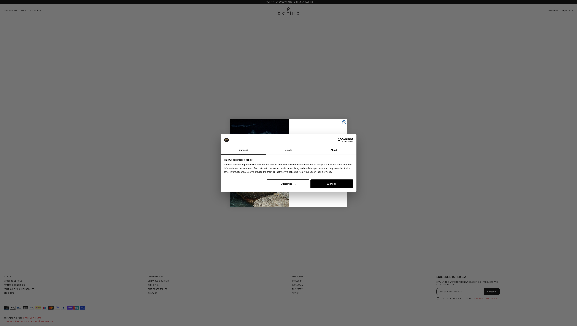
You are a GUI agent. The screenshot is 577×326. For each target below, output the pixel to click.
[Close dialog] (344, 122)
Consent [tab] (243, 150)
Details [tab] (288, 150)
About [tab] (334, 150)
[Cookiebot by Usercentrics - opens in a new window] (340, 140)
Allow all (331, 183)
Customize (286, 183)
